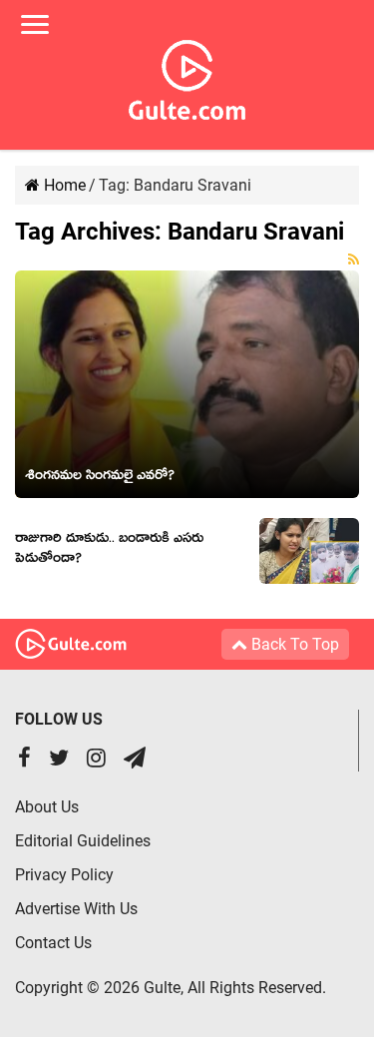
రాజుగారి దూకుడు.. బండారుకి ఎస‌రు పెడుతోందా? (109, 551)
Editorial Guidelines (83, 840)
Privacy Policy (64, 874)
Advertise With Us (76, 908)
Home (63, 185)
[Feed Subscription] (353, 259)
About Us (47, 806)
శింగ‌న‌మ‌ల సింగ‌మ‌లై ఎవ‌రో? (100, 478)
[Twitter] (59, 760)
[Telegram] (135, 760)
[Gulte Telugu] (187, 76)
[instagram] (96, 760)
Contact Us (53, 942)
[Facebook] (24, 760)
